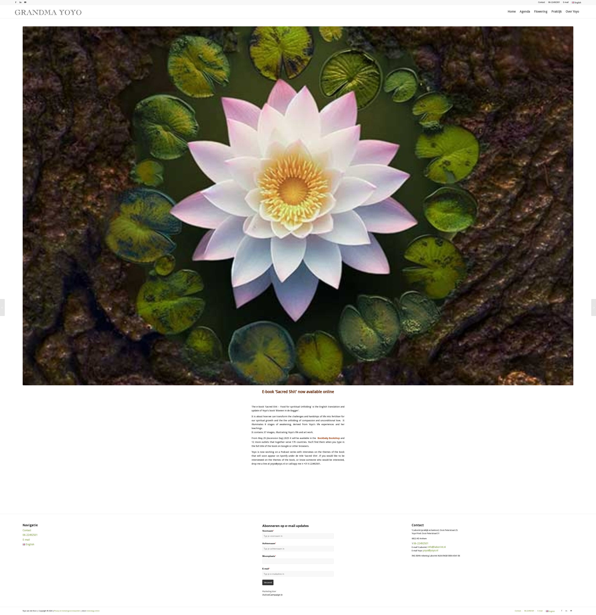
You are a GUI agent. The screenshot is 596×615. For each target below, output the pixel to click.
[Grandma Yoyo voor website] (48, 11)
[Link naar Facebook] (16, 2)
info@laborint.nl (436, 547)
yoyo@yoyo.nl (430, 550)
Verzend (268, 582)
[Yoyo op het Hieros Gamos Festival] (593, 307)
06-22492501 (554, 2)
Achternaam (269, 543)
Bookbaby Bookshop (329, 438)
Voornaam (268, 531)
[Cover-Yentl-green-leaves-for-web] (298, 205)
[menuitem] (542, 2)
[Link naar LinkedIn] (20, 2)
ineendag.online (92, 611)
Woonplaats (269, 556)
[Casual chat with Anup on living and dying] (2, 307)
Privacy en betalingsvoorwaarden (67, 611)
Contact (541, 2)
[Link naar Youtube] (25, 2)
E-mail (566, 2)
